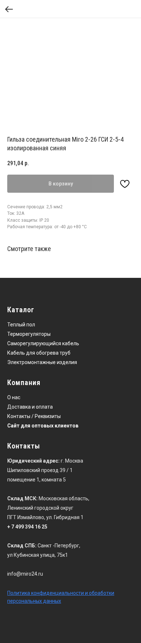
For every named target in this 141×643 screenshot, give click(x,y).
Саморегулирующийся (34, 343)
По (10, 593)
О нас (13, 397)
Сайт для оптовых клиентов (42, 426)
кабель (70, 343)
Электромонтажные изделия (42, 362)
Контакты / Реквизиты (34, 416)
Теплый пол (21, 324)
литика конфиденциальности (48, 593)
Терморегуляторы (29, 334)
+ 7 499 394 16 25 (27, 527)
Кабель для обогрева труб (38, 353)
